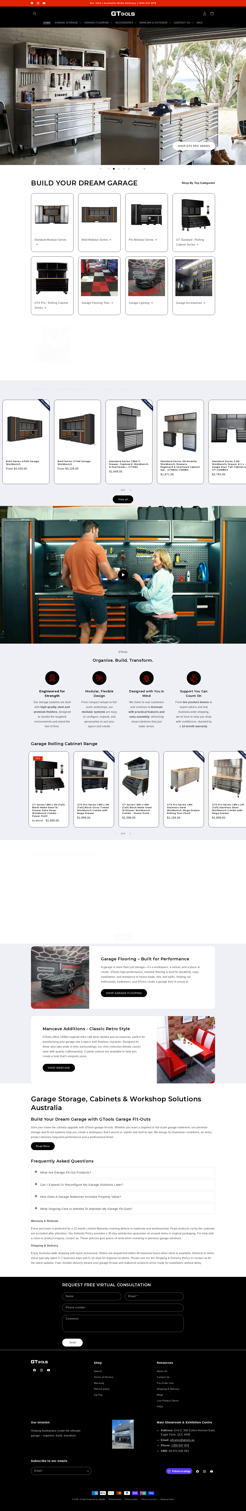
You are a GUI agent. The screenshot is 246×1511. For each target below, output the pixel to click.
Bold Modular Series (95, 239)
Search (98, 1371)
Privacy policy (131, 1499)
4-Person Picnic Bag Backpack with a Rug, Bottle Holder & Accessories (142, 916)
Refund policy (102, 1389)
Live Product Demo (168, 1400)
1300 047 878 (180, 1445)
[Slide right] (130, 490)
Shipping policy (167, 1499)
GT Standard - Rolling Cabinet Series (190, 242)
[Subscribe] (87, 1471)
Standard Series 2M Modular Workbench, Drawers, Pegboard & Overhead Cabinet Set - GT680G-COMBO (180, 465)
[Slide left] (115, 490)
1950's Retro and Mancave (51, 369)
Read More (43, 1146)
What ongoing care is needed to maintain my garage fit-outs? (86, 1209)
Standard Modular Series (50, 239)
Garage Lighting (139, 302)
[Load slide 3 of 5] (118, 168)
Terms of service (149, 1499)
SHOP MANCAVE (59, 1067)
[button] (34, 13)
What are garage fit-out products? (65, 1172)
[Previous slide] (100, 169)
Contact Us (163, 1377)
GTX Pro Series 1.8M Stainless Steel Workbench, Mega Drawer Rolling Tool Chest (183, 809)
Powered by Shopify (96, 1499)
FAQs (160, 1406)
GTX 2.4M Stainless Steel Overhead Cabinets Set (50, 913)
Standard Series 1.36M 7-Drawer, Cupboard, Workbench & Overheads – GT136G (128, 464)
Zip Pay (98, 1394)
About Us (162, 1371)
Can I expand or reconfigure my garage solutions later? (81, 1184)
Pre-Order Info (165, 1383)
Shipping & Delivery (168, 1389)
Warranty (99, 1383)
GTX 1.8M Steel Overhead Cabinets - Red (192, 913)
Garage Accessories (189, 302)
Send (72, 1342)
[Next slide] (137, 169)
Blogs (160, 1394)
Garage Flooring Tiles (96, 302)
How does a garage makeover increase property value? (80, 1196)
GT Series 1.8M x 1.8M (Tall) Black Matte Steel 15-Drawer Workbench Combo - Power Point (137, 809)
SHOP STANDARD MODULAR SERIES (185, 146)
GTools (83, 1499)
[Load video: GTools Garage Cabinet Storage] (123, 574)
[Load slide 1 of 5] (108, 168)
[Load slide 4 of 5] (123, 168)
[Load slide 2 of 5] (113, 168)
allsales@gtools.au (182, 1440)
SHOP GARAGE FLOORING (124, 993)
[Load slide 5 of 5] (128, 168)
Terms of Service (103, 1377)
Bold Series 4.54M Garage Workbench (22, 462)
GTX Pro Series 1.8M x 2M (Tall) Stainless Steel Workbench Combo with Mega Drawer (228, 809)
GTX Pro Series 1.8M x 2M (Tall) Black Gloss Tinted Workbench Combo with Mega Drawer (93, 809)
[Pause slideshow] (145, 169)
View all (123, 499)
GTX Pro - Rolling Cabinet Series (51, 305)
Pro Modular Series (141, 239)
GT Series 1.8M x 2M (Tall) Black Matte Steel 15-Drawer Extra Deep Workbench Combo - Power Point (48, 810)
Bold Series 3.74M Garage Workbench (74, 462)
